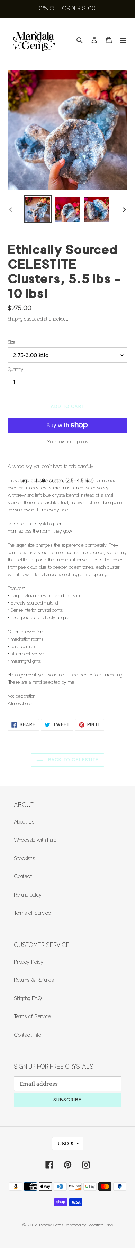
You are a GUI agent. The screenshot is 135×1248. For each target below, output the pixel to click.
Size (11, 342)
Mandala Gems (51, 1224)
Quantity (15, 369)
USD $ (65, 1143)
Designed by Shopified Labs (89, 1224)
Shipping (15, 319)
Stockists (24, 858)
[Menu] (123, 39)
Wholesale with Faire (35, 840)
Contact (23, 876)
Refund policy (28, 895)
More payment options (67, 441)
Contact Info (27, 1035)
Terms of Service (32, 913)
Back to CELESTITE (73, 759)
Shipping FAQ (28, 998)
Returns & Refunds (34, 980)
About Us (24, 822)
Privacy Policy (29, 962)
